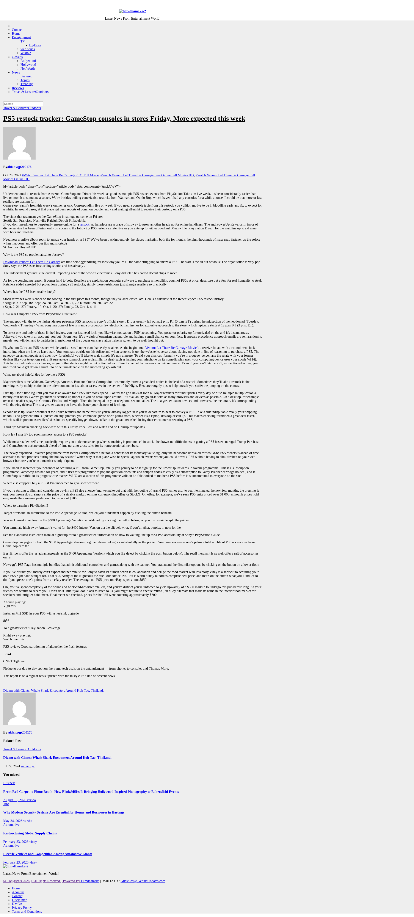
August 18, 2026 (15, 800)
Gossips (17, 57)
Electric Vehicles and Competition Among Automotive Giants (47, 854)
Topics (25, 80)
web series (27, 49)
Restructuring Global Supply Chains (30, 833)
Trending (26, 84)
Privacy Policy (22, 907)
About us (18, 892)
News (16, 72)
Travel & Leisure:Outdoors (30, 92)
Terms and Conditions (27, 911)
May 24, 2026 (13, 821)
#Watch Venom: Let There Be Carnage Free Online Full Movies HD (147, 175)
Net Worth (27, 68)
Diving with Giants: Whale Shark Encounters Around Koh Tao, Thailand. (53, 690)
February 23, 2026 (16, 841)
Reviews (18, 88)
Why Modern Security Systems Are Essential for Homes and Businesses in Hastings (63, 812)
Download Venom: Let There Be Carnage (31, 262)
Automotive (11, 824)
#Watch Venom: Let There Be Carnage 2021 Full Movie (60, 175)
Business (9, 783)
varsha (31, 800)
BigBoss (35, 45)
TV (22, 41)
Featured (26, 76)
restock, (85, 224)
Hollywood (28, 64)
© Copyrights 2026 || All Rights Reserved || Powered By (42, 881)
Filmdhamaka (90, 881)
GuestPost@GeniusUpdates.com (143, 881)
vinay (33, 841)
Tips (6, 804)
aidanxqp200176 (19, 167)
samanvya (27, 766)
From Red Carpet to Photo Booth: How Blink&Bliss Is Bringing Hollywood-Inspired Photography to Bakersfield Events (91, 791)
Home (16, 33)
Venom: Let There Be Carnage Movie (171, 348)
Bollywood (28, 61)
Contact (17, 29)
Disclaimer (19, 900)
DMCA (17, 904)
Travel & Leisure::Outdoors (22, 108)
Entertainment (21, 37)
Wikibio (25, 53)
